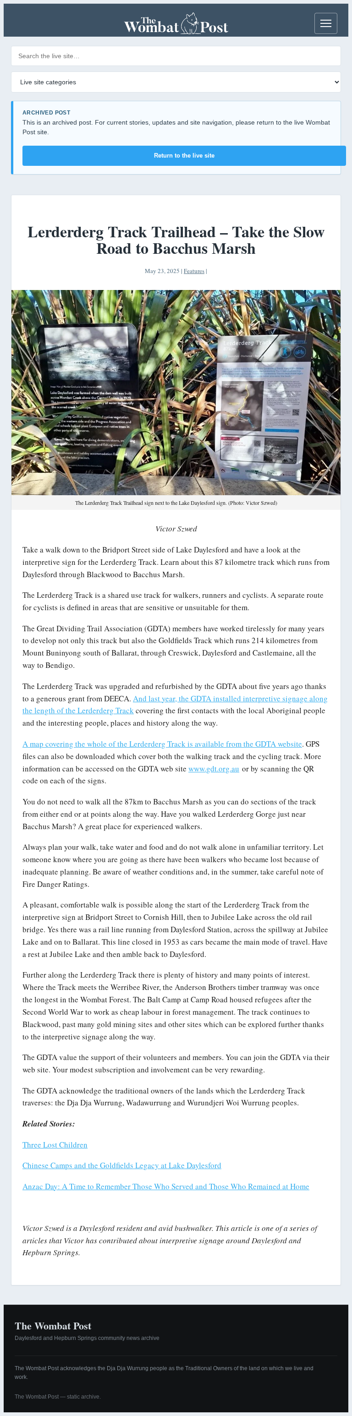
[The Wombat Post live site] (176, 23)
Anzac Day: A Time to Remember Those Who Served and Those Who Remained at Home (165, 1186)
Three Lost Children (55, 1144)
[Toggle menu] (325, 23)
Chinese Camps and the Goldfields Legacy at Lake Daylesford (121, 1165)
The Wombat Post (53, 1325)
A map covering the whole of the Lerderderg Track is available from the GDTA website (162, 743)
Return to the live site (184, 155)
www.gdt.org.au (213, 768)
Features (194, 271)
